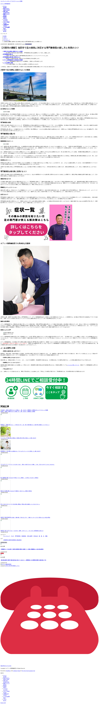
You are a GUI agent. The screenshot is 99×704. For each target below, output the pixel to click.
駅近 (20, 540)
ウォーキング (28, 44)
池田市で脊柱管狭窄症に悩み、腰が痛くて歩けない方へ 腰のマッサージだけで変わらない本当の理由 (25, 517)
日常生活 (35, 536)
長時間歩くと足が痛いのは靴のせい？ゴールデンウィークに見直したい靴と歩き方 (20, 451)
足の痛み (17, 540)
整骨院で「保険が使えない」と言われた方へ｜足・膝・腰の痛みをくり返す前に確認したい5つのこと (25, 424)
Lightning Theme (16, 670)
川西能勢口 (6, 540)
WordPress (8, 670)
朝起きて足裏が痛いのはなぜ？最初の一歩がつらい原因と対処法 (16, 491)
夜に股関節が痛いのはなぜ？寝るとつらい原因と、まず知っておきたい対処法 (19, 477)
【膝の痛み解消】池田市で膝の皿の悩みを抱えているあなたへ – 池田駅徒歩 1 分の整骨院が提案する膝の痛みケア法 (23, 560)
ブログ (12, 536)
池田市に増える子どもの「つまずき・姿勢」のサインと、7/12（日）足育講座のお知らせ (22, 530)
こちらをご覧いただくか (73, 365)
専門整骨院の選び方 (8, 54)
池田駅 (13, 540)
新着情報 (24, 536)
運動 (46, 536)
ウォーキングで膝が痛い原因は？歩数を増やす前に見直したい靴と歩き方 (18, 438)
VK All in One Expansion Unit (28, 670)
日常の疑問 (29, 536)
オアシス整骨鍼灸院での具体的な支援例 (13, 59)
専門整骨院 (17, 536)
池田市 (10, 540)
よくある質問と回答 (8, 62)
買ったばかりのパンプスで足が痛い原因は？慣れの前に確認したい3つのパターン (20, 504)
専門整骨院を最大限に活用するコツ (11, 57)
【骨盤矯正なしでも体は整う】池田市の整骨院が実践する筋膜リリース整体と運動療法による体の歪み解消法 (22, 549)
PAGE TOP (3, 702)
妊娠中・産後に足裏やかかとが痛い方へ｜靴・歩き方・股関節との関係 (18, 411)
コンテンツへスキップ (6, 1)
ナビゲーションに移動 (17, 1)
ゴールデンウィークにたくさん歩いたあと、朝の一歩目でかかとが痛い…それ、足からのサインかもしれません (27, 464)
